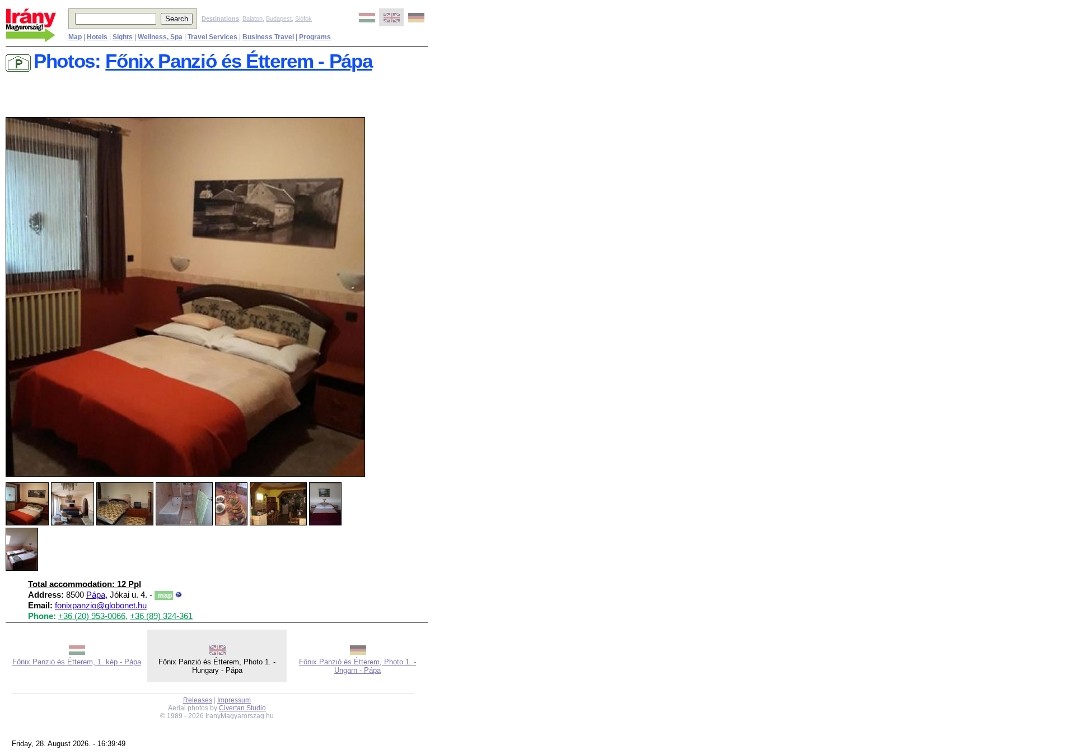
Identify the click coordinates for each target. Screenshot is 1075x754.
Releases (197, 700)
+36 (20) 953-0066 (91, 616)
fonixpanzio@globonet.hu (101, 605)
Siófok (303, 18)
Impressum (234, 700)
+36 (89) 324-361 (161, 616)
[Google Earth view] (178, 594)
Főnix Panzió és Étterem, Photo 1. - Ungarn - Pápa (357, 666)
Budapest (279, 18)
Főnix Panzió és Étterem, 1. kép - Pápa (76, 662)
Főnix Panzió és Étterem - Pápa (238, 61)
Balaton (252, 18)
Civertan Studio (242, 708)
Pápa (95, 594)
